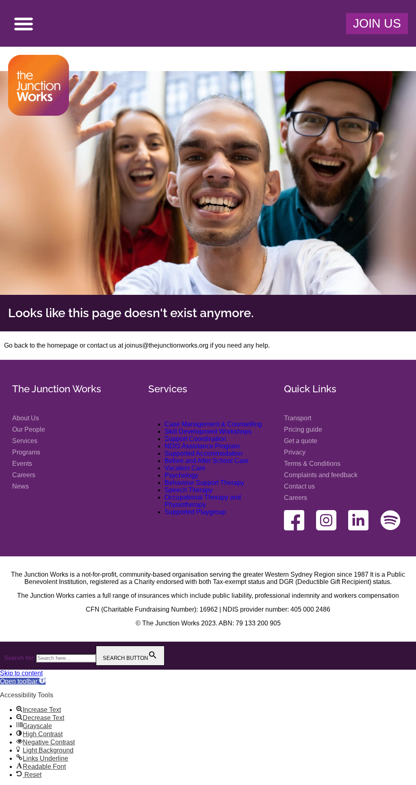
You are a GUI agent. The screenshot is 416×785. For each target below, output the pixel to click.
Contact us (299, 486)
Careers (23, 474)
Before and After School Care (207, 460)
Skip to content (21, 673)
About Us (25, 418)
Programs (26, 452)
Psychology (181, 475)
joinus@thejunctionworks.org (166, 345)
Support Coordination (195, 438)
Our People (28, 429)
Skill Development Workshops (208, 431)
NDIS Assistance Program (202, 446)
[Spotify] (390, 520)
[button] (23, 23)
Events (22, 463)
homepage (62, 345)
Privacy (295, 452)
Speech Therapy (188, 490)
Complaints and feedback (321, 474)
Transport (297, 418)
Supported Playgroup (195, 511)
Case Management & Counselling (213, 424)
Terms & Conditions (312, 463)
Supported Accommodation (204, 453)
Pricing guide (303, 429)
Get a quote (300, 440)
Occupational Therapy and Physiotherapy (203, 501)
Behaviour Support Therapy (204, 482)
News (20, 486)
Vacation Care (185, 468)
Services (24, 440)
